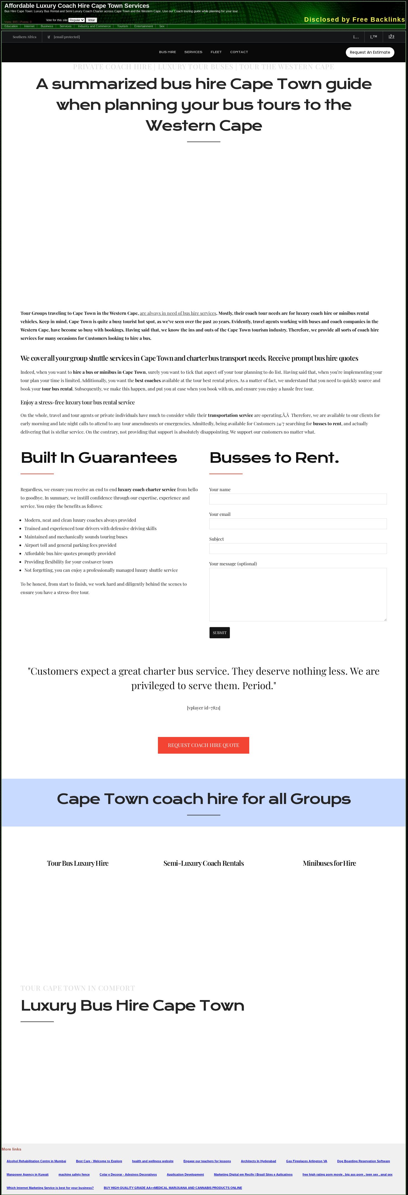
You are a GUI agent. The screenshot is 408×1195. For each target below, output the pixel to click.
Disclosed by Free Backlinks (355, 19)
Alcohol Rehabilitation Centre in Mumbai (36, 1161)
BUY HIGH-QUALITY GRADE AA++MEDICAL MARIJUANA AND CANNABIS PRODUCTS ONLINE (173, 1187)
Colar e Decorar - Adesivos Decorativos (128, 1174)
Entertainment (143, 26)
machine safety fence (74, 1174)
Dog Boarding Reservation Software (363, 1161)
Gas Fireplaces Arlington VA (306, 1161)
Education (11, 26)
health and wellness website (152, 1161)
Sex (162, 26)
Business (47, 26)
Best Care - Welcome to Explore (99, 1161)
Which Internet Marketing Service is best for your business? (50, 1187)
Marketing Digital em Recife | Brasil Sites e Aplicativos (253, 1174)
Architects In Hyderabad (258, 1161)
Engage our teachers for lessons (207, 1161)
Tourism (122, 26)
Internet (29, 26)
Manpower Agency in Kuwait (28, 1174)
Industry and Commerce (94, 26)
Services (66, 26)
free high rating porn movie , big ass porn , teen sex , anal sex (347, 1174)
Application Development (185, 1174)
